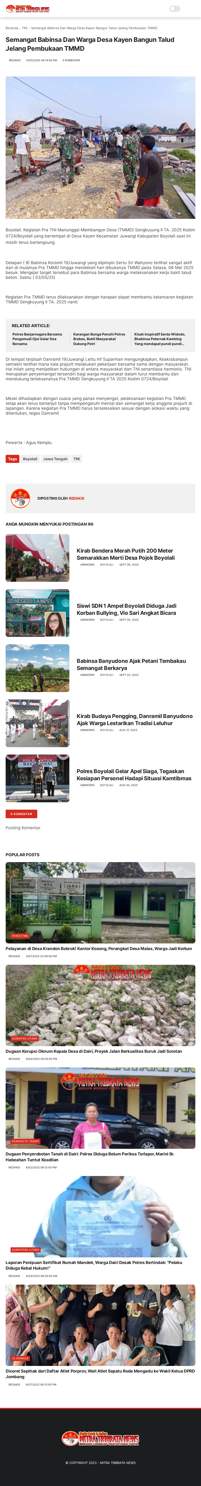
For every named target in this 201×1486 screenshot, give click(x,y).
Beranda (12, 28)
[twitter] (19, 472)
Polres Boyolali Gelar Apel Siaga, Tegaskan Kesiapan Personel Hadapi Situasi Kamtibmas (134, 774)
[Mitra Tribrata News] (28, 11)
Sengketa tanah (25, 1141)
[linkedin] (49, 472)
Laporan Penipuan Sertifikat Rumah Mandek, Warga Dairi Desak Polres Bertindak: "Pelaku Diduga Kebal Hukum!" (94, 1265)
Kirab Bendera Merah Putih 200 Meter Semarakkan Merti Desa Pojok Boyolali (126, 554)
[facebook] (10, 472)
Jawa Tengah (55, 459)
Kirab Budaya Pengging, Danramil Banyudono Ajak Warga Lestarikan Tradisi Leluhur (135, 719)
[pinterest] (39, 472)
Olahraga (20, 1358)
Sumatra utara (24, 1038)
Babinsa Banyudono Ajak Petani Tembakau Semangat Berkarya (131, 664)
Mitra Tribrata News (118, 1463)
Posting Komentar (23, 827)
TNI (24, 28)
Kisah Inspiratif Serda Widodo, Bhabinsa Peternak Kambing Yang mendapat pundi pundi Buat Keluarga (160, 339)
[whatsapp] (29, 472)
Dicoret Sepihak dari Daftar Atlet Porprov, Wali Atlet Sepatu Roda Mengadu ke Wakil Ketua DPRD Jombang (100, 1374)
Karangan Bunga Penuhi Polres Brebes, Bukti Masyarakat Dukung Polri (99, 339)
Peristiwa (20, 936)
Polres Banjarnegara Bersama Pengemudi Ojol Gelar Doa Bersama (37, 339)
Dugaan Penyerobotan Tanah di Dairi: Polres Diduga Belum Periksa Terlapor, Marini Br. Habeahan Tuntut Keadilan (90, 1157)
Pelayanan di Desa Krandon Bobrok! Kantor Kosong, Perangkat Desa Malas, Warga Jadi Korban (99, 948)
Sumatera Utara (25, 1249)
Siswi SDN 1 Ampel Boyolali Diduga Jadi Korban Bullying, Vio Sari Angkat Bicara (126, 609)
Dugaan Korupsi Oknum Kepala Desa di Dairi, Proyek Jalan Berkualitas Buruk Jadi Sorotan (94, 1051)
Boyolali (30, 459)
